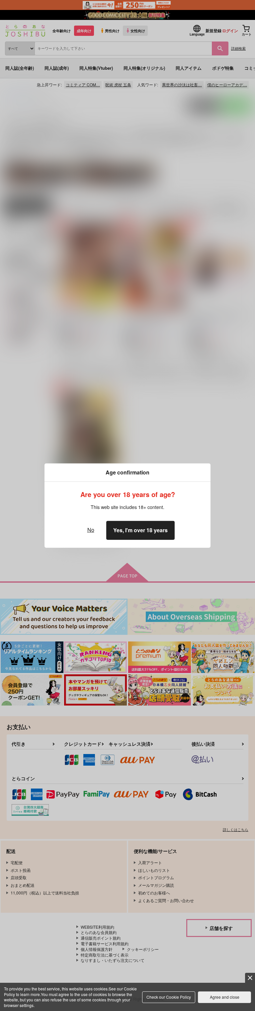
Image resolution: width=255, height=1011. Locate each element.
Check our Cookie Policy (168, 997)
